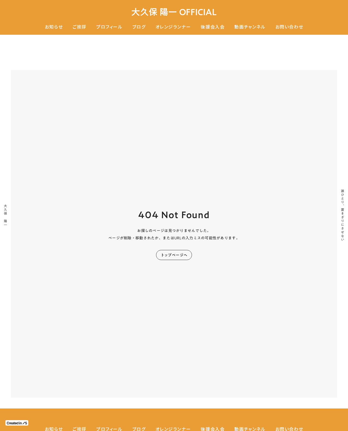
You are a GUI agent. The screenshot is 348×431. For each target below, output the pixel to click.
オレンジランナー (173, 27)
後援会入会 (213, 27)
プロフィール (109, 27)
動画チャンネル (249, 27)
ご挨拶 (79, 27)
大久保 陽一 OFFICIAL (174, 12)
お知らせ (54, 27)
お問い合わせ (289, 27)
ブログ (139, 27)
